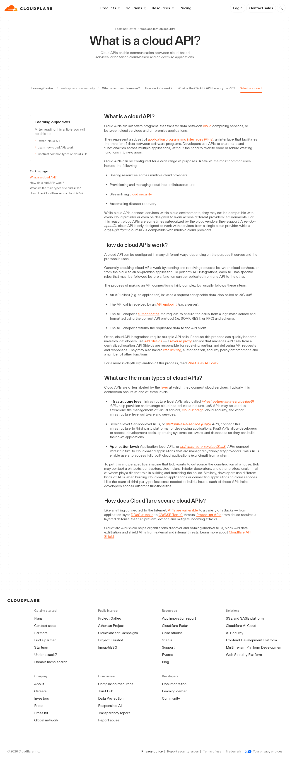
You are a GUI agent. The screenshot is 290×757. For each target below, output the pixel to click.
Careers (40, 691)
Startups (41, 647)
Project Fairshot (110, 640)
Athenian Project (111, 625)
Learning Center (125, 29)
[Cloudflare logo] (29, 8)
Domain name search (50, 662)
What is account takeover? (121, 88)
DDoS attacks (142, 515)
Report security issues (183, 751)
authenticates (148, 314)
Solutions (134, 8)
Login (237, 8)
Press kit (41, 713)
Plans (38, 618)
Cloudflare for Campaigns (118, 633)
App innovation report (179, 618)
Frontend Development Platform (251, 640)
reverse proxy (180, 341)
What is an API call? (203, 363)
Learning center (174, 691)
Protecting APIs (208, 515)
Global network (46, 720)
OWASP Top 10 (171, 515)
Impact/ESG (107, 647)
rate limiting (172, 350)
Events (167, 654)
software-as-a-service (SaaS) (203, 446)
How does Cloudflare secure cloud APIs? (56, 193)
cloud (207, 126)
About (39, 684)
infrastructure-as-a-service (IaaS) (228, 401)
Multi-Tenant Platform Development (254, 647)
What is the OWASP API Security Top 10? (206, 88)
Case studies (172, 633)
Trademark (233, 751)
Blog (165, 662)
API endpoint (167, 304)
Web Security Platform (244, 654)
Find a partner (45, 640)
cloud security (141, 194)
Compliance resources (115, 684)
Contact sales (261, 8)
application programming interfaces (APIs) (180, 139)
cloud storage (192, 410)
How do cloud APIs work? (47, 183)
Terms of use (212, 751)
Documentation (174, 684)
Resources (161, 8)
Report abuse (108, 720)
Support (168, 647)
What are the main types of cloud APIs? (55, 188)
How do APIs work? (158, 88)
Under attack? (45, 654)
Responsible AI (110, 705)
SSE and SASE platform (245, 618)
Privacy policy (152, 751)
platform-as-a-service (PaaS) (188, 424)
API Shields (153, 341)
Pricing (185, 8)
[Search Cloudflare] (281, 8)
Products (108, 8)
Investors (41, 698)
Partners (41, 633)
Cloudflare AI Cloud (241, 625)
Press (38, 705)
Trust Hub (105, 691)
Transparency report (114, 713)
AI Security (234, 633)
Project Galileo (109, 618)
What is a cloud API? (254, 88)
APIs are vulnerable (183, 510)
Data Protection (110, 698)
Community (171, 698)
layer (164, 387)
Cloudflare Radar (175, 625)
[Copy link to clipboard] (159, 116)
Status (167, 640)
